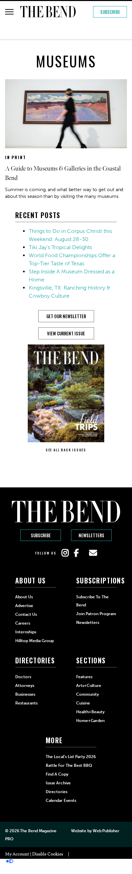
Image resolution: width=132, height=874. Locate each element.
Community (87, 694)
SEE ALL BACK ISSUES (66, 449)
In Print (15, 157)
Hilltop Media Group (34, 640)
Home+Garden (90, 720)
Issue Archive (58, 783)
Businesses (25, 694)
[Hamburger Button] (9, 11)
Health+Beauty (90, 712)
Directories (56, 791)
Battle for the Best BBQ (69, 765)
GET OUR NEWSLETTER (66, 316)
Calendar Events (61, 800)
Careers (22, 623)
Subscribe (110, 11)
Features (84, 676)
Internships (25, 632)
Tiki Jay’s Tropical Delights (60, 247)
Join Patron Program (96, 613)
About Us (24, 597)
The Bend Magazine (38, 830)
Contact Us (26, 614)
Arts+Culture (88, 685)
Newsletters (91, 535)
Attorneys (24, 685)
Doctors (23, 676)
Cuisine (83, 703)
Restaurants (26, 703)
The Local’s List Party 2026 (71, 756)
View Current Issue (66, 333)
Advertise (24, 605)
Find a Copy (57, 774)
